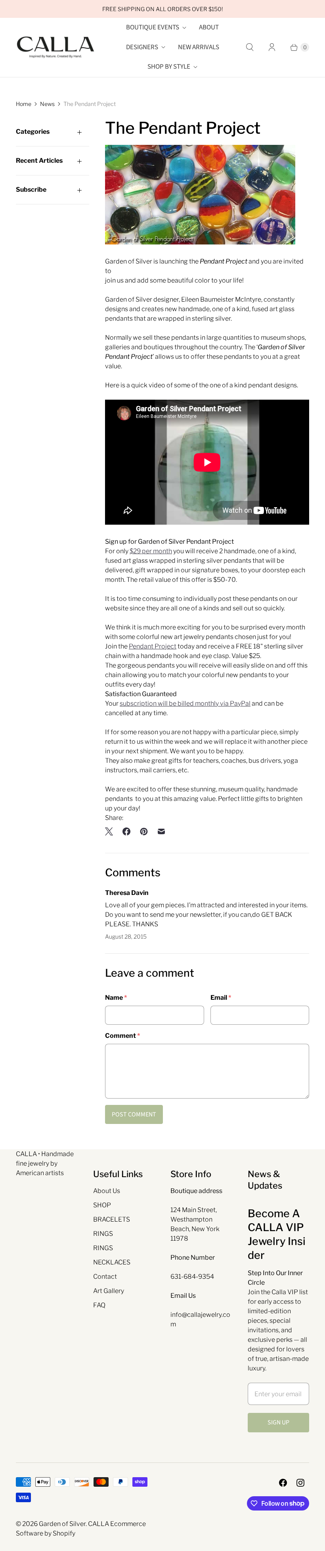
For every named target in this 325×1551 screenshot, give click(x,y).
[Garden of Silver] (55, 47)
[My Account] (272, 47)
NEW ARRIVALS (198, 47)
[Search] (250, 47)
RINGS (103, 1233)
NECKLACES (111, 1262)
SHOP (102, 1205)
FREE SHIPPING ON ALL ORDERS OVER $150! (162, 9)
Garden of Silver (62, 1524)
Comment (122, 1035)
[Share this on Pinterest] (144, 831)
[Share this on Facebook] (126, 831)
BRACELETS (111, 1219)
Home (23, 103)
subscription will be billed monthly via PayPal (185, 703)
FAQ (99, 1305)
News (47, 103)
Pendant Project (152, 646)
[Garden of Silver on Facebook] (283, 1483)
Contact (105, 1276)
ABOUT (209, 27)
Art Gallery (108, 1291)
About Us (106, 1191)
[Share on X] (111, 831)
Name (116, 997)
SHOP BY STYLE (168, 66)
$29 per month (151, 551)
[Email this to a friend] (161, 831)
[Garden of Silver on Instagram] (300, 1483)
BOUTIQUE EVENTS (152, 27)
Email (220, 997)
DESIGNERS (142, 47)
